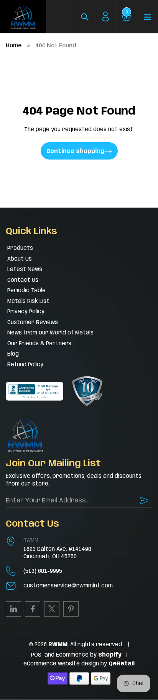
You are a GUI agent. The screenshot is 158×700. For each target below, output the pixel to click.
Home (13, 45)
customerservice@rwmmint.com (68, 586)
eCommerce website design (61, 664)
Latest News (24, 269)
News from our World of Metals (50, 333)
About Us (19, 259)
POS (36, 655)
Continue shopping (75, 151)
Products (20, 248)
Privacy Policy (25, 311)
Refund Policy (25, 364)
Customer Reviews (32, 322)
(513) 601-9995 (42, 571)
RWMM (30, 540)
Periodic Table (26, 290)
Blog (13, 354)
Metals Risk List (28, 301)
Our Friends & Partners (39, 343)
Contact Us (22, 280)
